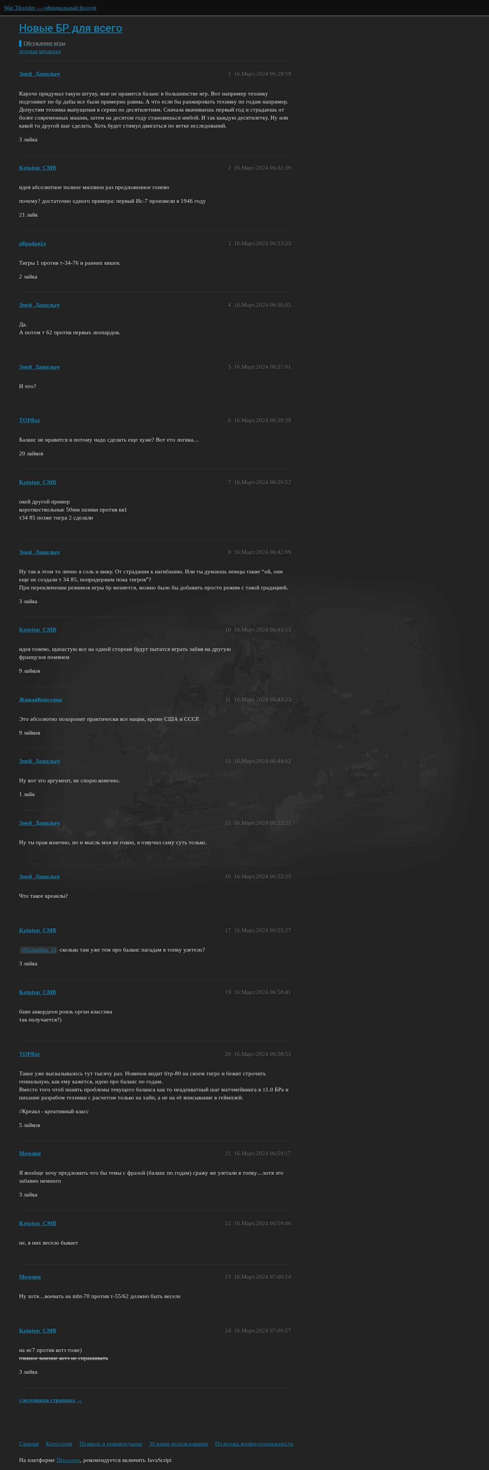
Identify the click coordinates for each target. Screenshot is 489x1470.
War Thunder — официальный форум (50, 8)
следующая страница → (51, 1400)
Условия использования (178, 1444)
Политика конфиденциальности (254, 1444)
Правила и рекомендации (110, 1444)
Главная (29, 1444)
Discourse (68, 1460)
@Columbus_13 (38, 950)
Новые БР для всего (70, 28)
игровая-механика (40, 51)
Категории (59, 1444)
